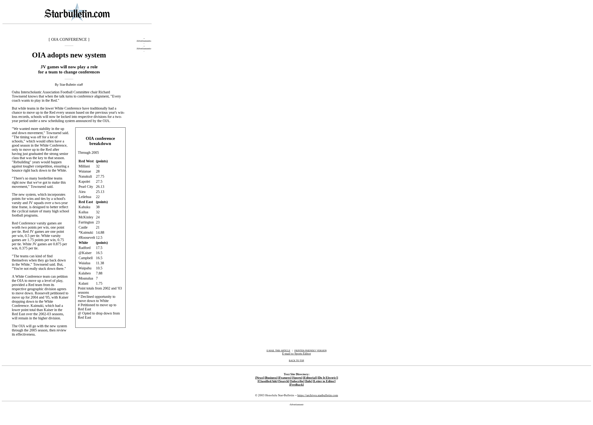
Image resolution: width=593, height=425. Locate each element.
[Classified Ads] (268, 381)
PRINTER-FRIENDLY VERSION (310, 350)
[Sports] (297, 377)
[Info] (308, 381)
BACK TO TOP (296, 360)
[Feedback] (296, 384)
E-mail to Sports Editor (296, 353)
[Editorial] (310, 377)
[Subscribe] (297, 381)
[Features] (284, 377)
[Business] (271, 377)
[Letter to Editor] (324, 381)
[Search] (283, 381)
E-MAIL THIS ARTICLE (278, 350)
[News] (259, 377)
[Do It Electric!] (328, 377)
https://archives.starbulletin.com (317, 395)
